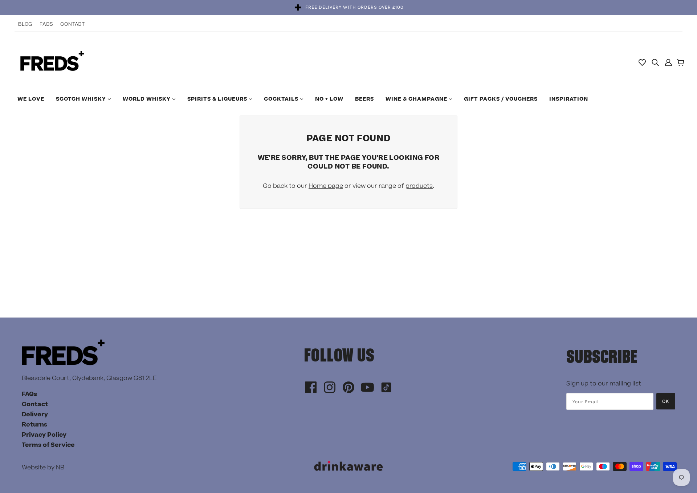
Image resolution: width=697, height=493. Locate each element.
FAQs (46, 24)
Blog (25, 24)
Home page (326, 186)
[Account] (668, 62)
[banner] (52, 61)
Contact (72, 24)
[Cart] (681, 63)
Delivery (35, 414)
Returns (34, 424)
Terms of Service (48, 445)
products (419, 186)
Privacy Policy (44, 435)
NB (60, 467)
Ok (665, 401)
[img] (655, 62)
